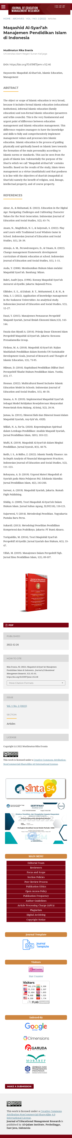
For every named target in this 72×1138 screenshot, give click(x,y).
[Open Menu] (3, 6)
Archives (18, 18)
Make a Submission (19, 1086)
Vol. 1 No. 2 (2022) (36, 18)
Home (7, 18)
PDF (10, 625)
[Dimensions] (36, 1038)
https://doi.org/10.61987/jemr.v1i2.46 (30, 64)
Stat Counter (36, 976)
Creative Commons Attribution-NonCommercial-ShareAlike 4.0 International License (34, 1114)
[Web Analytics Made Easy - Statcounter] (36, 969)
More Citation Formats (21, 683)
